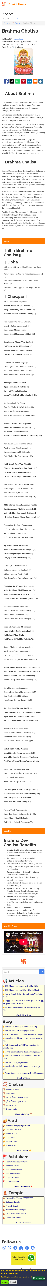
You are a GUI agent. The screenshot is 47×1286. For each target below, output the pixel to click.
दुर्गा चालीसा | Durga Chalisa (16, 1101)
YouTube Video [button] (10, 925)
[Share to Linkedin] (29, 81)
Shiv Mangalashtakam (14, 1169)
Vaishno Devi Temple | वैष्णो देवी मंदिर (19, 1198)
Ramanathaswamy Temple (16, 1209)
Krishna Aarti (11, 1145)
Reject (13, 1282)
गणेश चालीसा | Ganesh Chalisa (17, 1097)
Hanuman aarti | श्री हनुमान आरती (18, 1125)
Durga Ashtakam (12, 1177)
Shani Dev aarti (11, 1141)
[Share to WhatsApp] (17, 81)
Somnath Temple (12, 1206)
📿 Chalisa (16, 23)
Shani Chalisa (11, 1105)
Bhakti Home (17, 4)
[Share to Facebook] (6, 81)
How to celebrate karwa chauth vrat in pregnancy (23, 1051)
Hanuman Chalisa (12, 1089)
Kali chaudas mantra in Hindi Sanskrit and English (24, 1034)
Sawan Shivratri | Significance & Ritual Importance (24, 1073)
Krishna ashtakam (12, 1181)
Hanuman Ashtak (12, 1165)
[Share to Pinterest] (23, 81)
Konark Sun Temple (13, 1217)
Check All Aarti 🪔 (23, 1150)
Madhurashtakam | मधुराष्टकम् (16, 1161)
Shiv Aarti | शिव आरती (14, 1129)
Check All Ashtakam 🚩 (23, 1186)
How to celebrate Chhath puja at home (19, 1030)
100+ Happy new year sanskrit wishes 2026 (21, 986)
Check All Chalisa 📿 (23, 1114)
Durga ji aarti (11, 1137)
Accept (5, 1282)
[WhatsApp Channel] (21, 1248)
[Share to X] (12, 81)
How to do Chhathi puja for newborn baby (21, 1026)
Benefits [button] (7, 830)
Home (6, 23)
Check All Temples (23, 1222)
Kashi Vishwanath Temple (16, 1213)
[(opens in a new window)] (4, 1248)
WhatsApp (40, 1278)
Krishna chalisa (11, 1109)
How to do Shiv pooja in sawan (17, 1062)
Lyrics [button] (6, 240)
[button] (40, 81)
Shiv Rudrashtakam (13, 1173)
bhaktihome (19, 38)
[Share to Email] (35, 81)
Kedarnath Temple (13, 1202)
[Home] (4, 4)
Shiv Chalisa (10, 1093)
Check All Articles (23, 1015)
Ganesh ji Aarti (11, 1133)
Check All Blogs (23, 1078)
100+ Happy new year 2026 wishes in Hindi (22, 990)
